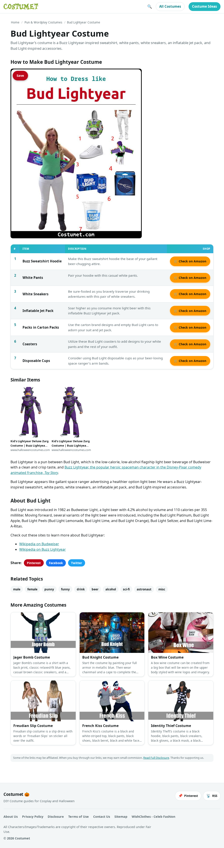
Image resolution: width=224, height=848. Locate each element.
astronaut (144, 589)
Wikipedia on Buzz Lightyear (42, 549)
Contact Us (101, 816)
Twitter (76, 563)
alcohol (110, 589)
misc (161, 589)
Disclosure (56, 816)
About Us (11, 816)
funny (65, 589)
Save (20, 75)
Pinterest (34, 563)
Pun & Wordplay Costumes (43, 22)
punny (49, 589)
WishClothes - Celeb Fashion (153, 816)
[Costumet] (21, 6)
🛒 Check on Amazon (190, 261)
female (32, 589)
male (16, 589)
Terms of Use (78, 816)
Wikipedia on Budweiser (39, 544)
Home (15, 22)
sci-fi (126, 589)
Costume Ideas (204, 6)
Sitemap (120, 816)
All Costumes (170, 6)
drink (81, 589)
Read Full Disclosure (156, 758)
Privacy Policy (32, 816)
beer (95, 589)
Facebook (56, 563)
